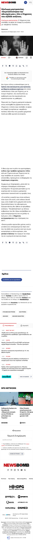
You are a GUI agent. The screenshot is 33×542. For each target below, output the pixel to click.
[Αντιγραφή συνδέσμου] (27, 57)
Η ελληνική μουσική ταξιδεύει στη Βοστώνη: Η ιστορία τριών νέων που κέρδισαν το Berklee (15, 359)
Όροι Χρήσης (11, 478)
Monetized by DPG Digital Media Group (20, 514)
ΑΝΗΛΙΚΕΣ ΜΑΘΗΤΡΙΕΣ (18, 316)
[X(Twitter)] (18, 470)
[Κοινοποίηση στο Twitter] (6, 65)
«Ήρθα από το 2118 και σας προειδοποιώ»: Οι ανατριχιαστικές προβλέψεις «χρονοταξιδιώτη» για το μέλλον (16, 334)
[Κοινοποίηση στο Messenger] (9, 65)
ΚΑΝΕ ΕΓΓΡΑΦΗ (15, 453)
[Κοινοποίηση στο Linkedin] (19, 65)
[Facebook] (8, 470)
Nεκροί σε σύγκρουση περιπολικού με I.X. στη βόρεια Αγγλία (15, 351)
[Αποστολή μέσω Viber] (13, 65)
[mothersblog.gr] (10, 507)
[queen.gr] (10, 502)
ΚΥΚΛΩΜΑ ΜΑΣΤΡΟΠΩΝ (9, 312)
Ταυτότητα (3, 478)
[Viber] (11, 470)
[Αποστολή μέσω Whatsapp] (16, 65)
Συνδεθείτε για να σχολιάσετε (11, 279)
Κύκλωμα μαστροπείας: (9, 20)
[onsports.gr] (23, 496)
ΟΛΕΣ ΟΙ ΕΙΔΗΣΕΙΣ (24, 376)
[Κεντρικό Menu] (30, 2)
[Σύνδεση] (25, 2)
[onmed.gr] (23, 507)
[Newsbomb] (16, 465)
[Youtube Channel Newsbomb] (21, 470)
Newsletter (14, 302)
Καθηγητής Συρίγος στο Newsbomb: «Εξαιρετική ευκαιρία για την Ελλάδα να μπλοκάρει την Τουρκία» (9, 413)
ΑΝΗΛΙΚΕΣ (5, 316)
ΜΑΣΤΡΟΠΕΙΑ (22, 312)
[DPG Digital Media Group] (16, 487)
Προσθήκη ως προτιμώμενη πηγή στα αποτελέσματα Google (17, 78)
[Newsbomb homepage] (8, 2)
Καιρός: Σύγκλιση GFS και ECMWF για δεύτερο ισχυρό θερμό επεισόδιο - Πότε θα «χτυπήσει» (15, 343)
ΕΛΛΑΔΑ (3, 57)
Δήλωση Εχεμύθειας (22, 478)
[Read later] (31, 57)
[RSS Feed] (24, 470)
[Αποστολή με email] (26, 65)
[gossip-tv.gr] (10, 496)
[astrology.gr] (23, 502)
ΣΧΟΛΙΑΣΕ (20, 57)
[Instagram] (14, 470)
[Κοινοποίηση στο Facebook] (2, 65)
